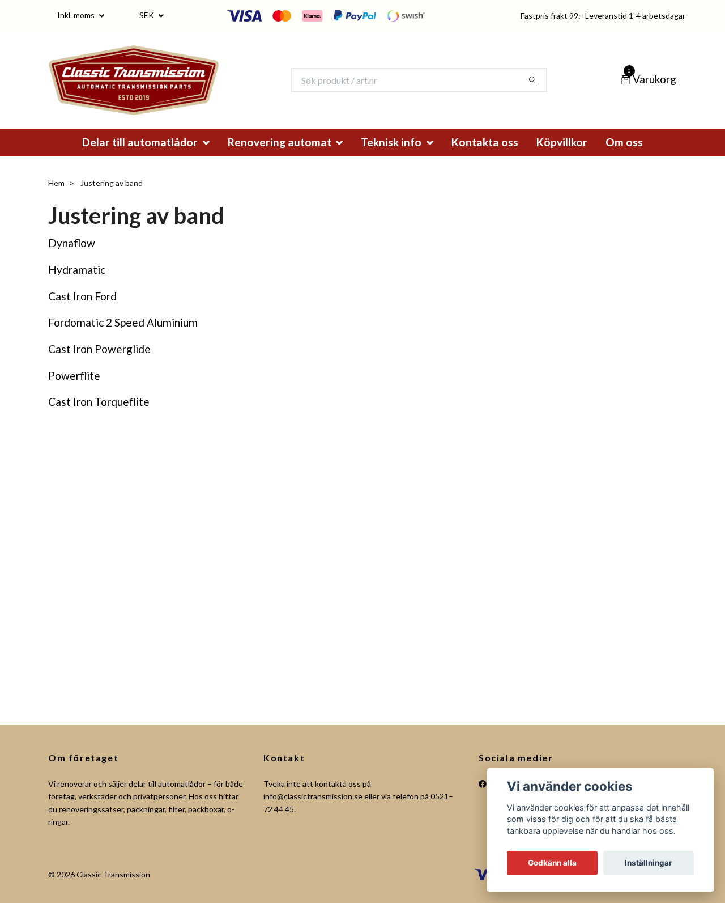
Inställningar (648, 862)
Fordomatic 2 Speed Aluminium (123, 338)
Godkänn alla (552, 862)
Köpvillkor (561, 157)
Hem (56, 198)
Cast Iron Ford (82, 311)
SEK (147, 15)
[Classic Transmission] (153, 87)
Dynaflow (71, 258)
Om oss (624, 157)
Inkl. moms (76, 15)
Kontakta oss (484, 157)
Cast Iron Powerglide (99, 364)
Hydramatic (76, 284)
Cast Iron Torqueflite (99, 417)
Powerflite (74, 390)
